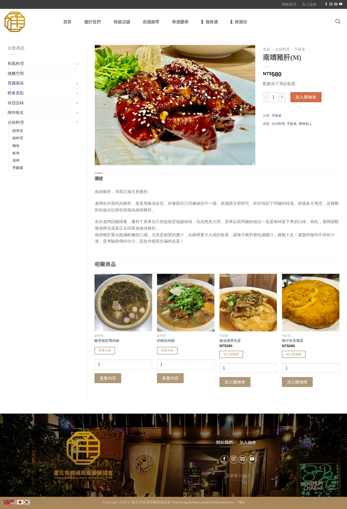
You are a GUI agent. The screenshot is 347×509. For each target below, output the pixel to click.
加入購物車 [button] (231, 354)
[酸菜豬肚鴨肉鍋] (123, 302)
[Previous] (95, 334)
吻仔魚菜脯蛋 (292, 340)
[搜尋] (337, 21)
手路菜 (17, 168)
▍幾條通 (209, 22)
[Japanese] (20, 502)
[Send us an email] (335, 4)
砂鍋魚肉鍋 (166, 340)
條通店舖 (122, 22)
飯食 (16, 153)
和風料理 (16, 63)
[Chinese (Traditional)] (7, 502)
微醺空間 (16, 73)
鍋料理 (17, 138)
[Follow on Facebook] (326, 4)
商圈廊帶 (151, 22)
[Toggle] (77, 64)
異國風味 (16, 83)
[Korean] (27, 502)
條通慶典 (180, 22)
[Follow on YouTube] (340, 4)
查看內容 (105, 350)
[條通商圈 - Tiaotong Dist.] (28, 22)
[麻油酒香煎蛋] (248, 302)
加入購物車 (305, 97)
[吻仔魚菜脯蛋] (310, 302)
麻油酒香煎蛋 (230, 340)
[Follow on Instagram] (331, 4)
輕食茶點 (16, 93)
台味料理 (16, 122)
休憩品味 (16, 103)
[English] (13, 502)
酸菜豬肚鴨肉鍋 (106, 340)
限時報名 (16, 112)
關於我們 (92, 22)
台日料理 (278, 124)
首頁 (67, 22)
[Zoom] (101, 159)
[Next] (339, 334)
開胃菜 (17, 131)
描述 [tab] (99, 178)
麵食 (16, 146)
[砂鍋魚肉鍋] (185, 302)
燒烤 (16, 160)
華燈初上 (305, 124)
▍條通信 (239, 22)
